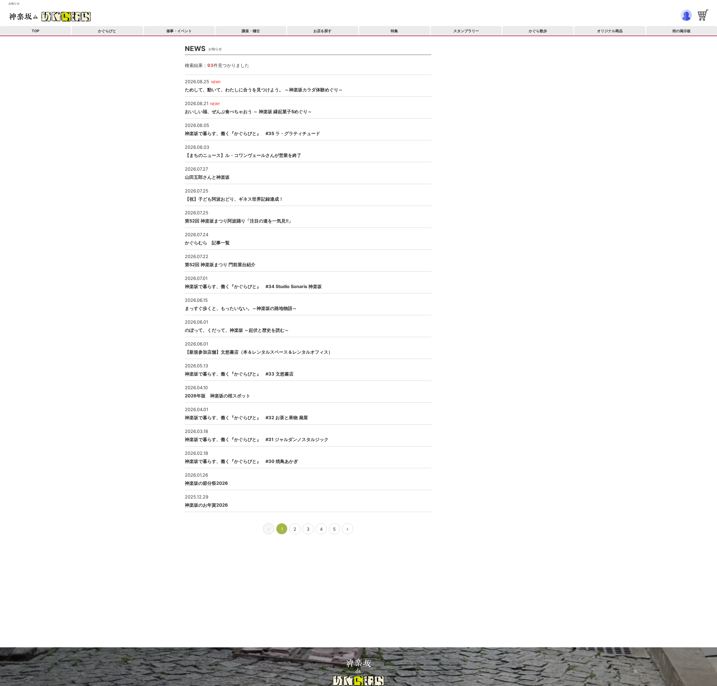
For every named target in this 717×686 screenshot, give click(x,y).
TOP (35, 31)
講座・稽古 (251, 31)
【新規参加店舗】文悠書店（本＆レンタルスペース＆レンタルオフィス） (259, 352)
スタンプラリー (466, 31)
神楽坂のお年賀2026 (206, 505)
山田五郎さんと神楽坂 (207, 177)
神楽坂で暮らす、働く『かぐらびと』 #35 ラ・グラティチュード (252, 133)
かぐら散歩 (538, 31)
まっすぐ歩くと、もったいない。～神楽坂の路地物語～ (241, 308)
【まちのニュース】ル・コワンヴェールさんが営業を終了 (243, 155)
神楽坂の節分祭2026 (206, 483)
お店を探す (322, 31)
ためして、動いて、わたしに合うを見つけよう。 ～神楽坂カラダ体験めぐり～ (264, 89)
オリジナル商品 (610, 31)
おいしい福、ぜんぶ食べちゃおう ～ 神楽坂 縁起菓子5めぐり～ (248, 111)
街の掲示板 (681, 31)
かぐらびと (107, 31)
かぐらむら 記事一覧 (207, 242)
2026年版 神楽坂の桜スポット (217, 395)
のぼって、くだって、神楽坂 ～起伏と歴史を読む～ (237, 330)
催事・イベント (179, 31)
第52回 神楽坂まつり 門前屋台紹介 (220, 264)
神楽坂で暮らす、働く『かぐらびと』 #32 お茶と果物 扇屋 (246, 417)
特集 (394, 31)
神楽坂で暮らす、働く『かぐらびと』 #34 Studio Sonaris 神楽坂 (253, 286)
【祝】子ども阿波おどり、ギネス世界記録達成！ (234, 199)
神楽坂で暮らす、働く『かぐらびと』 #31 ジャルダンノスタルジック (257, 439)
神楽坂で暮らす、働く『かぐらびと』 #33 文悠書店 (239, 374)
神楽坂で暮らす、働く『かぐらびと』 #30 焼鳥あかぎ (241, 461)
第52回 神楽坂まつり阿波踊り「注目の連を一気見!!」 (239, 221)
